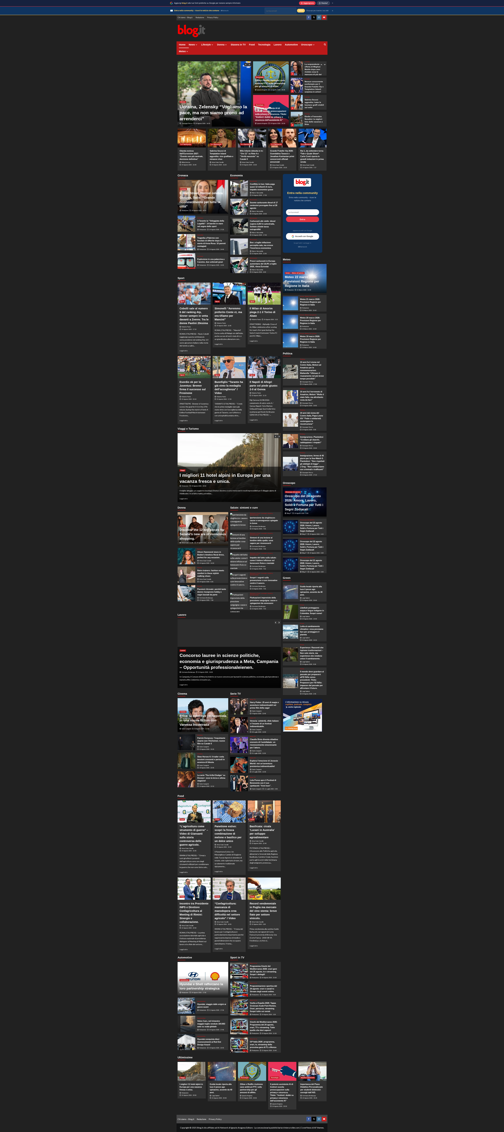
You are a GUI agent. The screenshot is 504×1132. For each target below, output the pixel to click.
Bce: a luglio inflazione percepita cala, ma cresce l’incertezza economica (261, 245)
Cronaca (183, 189)
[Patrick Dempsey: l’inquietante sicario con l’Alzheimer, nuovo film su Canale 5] (186, 742)
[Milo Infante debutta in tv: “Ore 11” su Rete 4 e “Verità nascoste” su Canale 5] (252, 138)
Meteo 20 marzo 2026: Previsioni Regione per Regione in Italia (310, 320)
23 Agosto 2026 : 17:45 (259, 235)
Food (252, 44)
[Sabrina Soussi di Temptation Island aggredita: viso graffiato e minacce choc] (222, 138)
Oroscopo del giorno (293, 492)
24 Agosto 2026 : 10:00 (205, 672)
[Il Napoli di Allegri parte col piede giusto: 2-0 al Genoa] (264, 367)
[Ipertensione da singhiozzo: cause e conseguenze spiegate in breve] (239, 521)
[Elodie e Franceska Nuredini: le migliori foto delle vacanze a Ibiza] (297, 101)
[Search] (325, 44)
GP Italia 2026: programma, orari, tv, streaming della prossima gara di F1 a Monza (263, 1044)
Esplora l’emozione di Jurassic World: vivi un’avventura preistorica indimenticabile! (264, 763)
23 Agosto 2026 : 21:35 (269, 1033)
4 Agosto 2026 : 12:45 (259, 713)
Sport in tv (253, 963)
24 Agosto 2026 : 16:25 (219, 165)
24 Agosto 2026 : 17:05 (198, 992)
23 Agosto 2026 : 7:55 (259, 589)
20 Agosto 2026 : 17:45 (216, 1029)
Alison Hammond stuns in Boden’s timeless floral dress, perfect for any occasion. (210, 555)
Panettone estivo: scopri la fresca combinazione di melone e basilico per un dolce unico (228, 833)
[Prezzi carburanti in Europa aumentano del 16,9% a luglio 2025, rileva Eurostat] (239, 265)
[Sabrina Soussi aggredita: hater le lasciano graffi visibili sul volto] (297, 85)
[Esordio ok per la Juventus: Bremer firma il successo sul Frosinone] (194, 367)
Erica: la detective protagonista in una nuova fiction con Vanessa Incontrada (203, 720)
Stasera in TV (238, 44)
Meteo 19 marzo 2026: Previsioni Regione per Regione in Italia (310, 339)
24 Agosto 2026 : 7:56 (206, 600)
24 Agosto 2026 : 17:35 (259, 195)
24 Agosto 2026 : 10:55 (309, 405)
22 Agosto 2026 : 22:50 (189, 928)
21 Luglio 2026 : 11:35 (259, 753)
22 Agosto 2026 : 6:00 (259, 272)
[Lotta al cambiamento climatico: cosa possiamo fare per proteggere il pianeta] (290, 632)
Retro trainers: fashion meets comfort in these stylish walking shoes (210, 573)
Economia (253, 181)
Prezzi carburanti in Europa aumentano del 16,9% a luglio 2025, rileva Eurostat (263, 264)
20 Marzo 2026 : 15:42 (309, 310)
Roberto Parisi (186, 327)
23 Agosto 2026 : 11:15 (259, 395)
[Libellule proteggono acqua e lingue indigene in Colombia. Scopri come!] (290, 612)
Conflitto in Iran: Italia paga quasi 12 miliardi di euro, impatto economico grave (262, 187)
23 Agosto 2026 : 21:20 (201, 729)
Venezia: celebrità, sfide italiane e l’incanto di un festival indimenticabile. (264, 723)
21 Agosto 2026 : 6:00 (317, 572)
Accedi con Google (304, 236)
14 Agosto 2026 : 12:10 (206, 786)
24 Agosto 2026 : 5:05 (309, 429)
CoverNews (306, 1127)
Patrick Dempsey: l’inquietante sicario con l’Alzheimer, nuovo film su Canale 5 (211, 741)
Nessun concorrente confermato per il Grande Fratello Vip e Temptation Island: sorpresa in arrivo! (314, 69)
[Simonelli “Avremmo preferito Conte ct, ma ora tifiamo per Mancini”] (229, 294)
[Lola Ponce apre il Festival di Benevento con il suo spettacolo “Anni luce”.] (239, 783)
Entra (302, 219)
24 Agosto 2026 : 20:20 (203, 542)
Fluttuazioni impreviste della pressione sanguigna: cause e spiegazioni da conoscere (263, 600)
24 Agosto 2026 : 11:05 (224, 325)
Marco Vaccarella (257, 193)
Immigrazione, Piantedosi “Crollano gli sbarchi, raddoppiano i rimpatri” (311, 440)
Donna (220, 44)
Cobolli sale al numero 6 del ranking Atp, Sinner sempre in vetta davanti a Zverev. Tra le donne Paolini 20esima (194, 316)
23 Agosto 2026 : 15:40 (269, 1050)
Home (182, 44)
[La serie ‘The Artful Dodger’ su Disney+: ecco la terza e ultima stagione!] (186, 779)
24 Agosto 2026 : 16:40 (189, 165)
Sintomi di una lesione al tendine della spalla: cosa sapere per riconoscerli (261, 540)
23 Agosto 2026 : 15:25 (206, 749)
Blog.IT (289, 513)
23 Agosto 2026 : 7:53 (259, 609)
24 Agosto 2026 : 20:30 (277, 123)
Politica (302, 359)
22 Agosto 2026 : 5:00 (259, 924)
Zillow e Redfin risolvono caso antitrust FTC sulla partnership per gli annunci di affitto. (270, 83)
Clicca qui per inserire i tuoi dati (317, 10)
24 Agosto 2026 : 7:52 (259, 569)
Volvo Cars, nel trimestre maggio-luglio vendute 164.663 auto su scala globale (211, 1024)
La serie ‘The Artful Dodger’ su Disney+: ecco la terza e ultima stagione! (211, 778)
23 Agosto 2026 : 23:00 (309, 448)
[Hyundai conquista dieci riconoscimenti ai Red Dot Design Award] (186, 1042)
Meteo (182, 51)
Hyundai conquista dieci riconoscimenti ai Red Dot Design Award (209, 1042)
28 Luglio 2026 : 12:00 (259, 732)
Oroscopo (306, 44)
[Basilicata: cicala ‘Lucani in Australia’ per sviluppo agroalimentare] (264, 811)
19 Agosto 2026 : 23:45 (216, 1048)
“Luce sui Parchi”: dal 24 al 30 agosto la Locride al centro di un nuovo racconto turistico (223, 475)
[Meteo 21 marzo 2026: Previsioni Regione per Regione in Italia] (290, 303)
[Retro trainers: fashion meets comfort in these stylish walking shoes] (186, 575)
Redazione (200, 17)
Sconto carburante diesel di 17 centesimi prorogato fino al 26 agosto (264, 205)
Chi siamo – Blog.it (185, 17)
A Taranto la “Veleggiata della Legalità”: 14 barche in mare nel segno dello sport (210, 223)
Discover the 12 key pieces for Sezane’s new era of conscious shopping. (203, 534)
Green (288, 273)
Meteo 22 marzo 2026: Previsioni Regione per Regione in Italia (302, 281)
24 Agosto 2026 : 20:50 (189, 1095)
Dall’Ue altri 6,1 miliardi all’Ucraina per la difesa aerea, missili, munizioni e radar (212, 112)
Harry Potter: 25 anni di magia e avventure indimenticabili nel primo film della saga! (264, 705)
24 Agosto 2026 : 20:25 (309, 1098)
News (192, 44)
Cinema (183, 712)
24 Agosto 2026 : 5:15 (271, 319)
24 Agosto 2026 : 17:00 (309, 384)
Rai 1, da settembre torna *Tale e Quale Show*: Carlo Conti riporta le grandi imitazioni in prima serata (312, 156)
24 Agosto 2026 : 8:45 (309, 664)
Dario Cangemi (186, 729)
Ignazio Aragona (262, 90)
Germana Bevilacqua (206, 598)
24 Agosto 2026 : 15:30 (269, 977)
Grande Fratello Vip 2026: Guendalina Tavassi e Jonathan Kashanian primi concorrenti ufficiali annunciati (282, 156)
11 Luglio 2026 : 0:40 (271, 789)
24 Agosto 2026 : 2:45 (309, 694)
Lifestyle (206, 44)
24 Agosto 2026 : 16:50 (203, 486)
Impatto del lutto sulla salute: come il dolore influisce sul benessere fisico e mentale (263, 560)
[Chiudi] (332, 3)
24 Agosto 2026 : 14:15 (309, 640)
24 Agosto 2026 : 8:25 (206, 581)
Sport (182, 301)
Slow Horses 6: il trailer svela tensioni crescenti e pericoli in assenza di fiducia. (211, 759)
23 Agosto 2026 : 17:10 (309, 475)
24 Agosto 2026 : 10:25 (279, 167)
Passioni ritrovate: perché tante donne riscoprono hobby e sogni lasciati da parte (211, 592)
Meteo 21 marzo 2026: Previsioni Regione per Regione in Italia (310, 302)
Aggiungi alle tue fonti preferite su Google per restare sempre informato (207, 3)
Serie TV (253, 699)
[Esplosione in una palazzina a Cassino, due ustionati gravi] (186, 261)
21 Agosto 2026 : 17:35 (216, 1010)
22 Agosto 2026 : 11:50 (259, 253)
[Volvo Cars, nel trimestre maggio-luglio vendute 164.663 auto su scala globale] (186, 1024)
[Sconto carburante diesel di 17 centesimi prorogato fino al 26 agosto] (239, 207)
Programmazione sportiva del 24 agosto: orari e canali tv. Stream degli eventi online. (263, 989)
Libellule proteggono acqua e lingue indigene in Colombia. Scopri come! (312, 610)
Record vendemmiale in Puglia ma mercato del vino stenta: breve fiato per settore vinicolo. (263, 911)
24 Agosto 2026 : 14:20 (206, 563)
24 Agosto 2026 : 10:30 (249, 165)
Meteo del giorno (298, 273)
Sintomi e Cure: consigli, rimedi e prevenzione (261, 514)
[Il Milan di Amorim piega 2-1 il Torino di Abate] (264, 294)
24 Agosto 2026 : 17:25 (216, 229)
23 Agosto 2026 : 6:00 (317, 534)
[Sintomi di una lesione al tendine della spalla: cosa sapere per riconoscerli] (239, 541)
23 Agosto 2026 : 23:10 (189, 399)
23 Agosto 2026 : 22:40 (259, 843)
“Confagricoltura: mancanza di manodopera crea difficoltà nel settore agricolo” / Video (227, 911)
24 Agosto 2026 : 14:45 (216, 249)
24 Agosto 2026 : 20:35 (277, 90)
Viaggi (182, 464)
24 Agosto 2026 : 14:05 (216, 265)
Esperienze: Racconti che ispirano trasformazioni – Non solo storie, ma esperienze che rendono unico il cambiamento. (311, 653)
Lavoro (278, 44)
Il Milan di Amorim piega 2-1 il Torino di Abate (262, 312)
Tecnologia (264, 44)
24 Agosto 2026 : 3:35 (269, 1014)
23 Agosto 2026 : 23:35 (259, 214)
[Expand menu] (196, 45)
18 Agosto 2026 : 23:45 (206, 768)
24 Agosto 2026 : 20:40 (309, 600)
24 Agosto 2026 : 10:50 (202, 123)
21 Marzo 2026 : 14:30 (304, 290)
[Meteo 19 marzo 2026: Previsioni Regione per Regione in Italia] (290, 340)
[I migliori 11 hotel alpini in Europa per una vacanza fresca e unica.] (192, 1071)
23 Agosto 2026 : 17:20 (224, 399)
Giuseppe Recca (187, 123)
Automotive (291, 44)
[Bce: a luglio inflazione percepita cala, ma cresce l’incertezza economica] (239, 246)
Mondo (182, 102)
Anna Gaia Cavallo (218, 162)
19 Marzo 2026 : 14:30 (309, 329)
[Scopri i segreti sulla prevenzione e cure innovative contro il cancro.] (239, 581)
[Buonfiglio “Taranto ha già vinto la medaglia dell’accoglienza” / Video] (229, 367)
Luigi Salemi (306, 598)
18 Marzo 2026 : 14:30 (309, 347)
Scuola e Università (307, 1077)
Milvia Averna (186, 162)
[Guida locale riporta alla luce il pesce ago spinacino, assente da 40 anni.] (290, 592)
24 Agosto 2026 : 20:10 (198, 210)
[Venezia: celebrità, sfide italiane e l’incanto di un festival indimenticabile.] (239, 725)
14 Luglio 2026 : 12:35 (259, 772)
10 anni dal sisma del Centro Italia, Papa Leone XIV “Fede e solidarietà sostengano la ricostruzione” (311, 418)
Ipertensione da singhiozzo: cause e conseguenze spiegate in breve (264, 520)
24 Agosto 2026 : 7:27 (309, 167)
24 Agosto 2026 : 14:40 (309, 619)
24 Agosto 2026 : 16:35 (189, 851)
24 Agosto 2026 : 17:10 (189, 329)
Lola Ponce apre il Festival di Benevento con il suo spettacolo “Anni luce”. (263, 783)
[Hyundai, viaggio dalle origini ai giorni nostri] (186, 1006)
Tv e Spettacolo (185, 144)
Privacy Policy (212, 17)
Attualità (200, 235)
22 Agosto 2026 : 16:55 (224, 924)
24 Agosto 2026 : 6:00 (301, 513)
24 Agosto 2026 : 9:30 (269, 994)
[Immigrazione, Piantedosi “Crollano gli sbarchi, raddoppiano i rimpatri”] (290, 441)
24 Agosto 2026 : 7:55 (259, 529)
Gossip (307, 61)
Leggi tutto (184, 351)
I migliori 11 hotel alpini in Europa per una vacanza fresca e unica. (191, 1087)
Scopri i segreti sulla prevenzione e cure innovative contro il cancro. (263, 580)
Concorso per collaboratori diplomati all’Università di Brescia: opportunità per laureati (224, 661)
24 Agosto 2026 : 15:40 (224, 847)
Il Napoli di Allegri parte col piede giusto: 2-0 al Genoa (264, 386)
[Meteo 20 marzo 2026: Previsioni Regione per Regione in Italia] (290, 322)
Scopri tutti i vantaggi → (302, 243)
